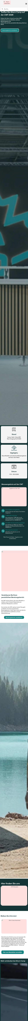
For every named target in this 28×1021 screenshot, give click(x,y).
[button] (26, 4)
